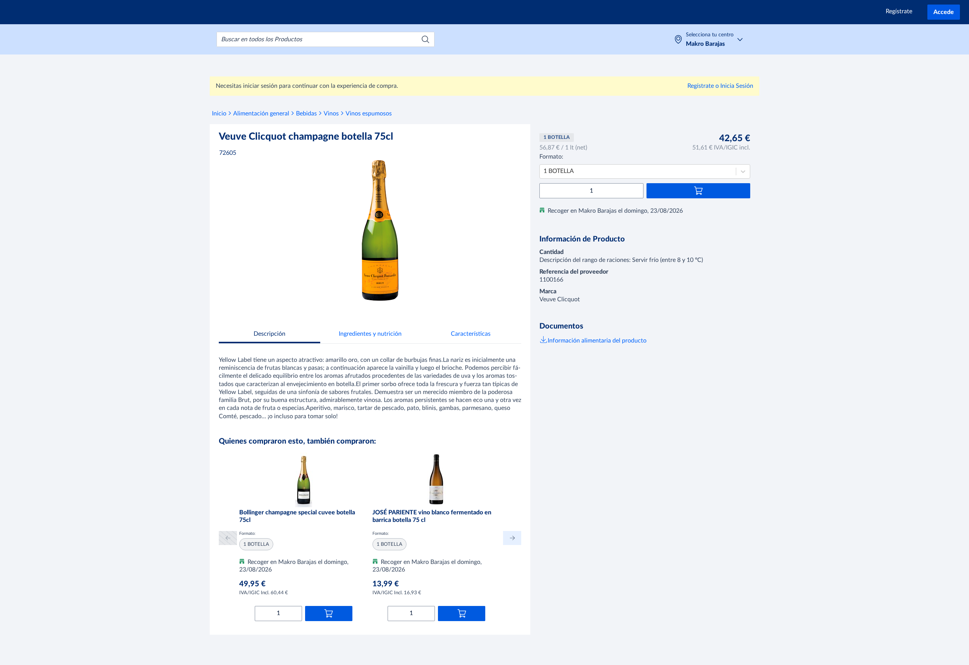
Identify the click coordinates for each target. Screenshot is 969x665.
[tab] (269, 335)
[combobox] (326, 39)
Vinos (331, 114)
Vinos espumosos (369, 114)
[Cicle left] (228, 538)
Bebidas (306, 114)
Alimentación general (261, 114)
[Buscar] (425, 39)
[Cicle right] (512, 538)
